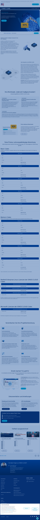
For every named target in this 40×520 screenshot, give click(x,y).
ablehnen (12, 510)
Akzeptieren (7, 511)
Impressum (2, 513)
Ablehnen (35, 508)
